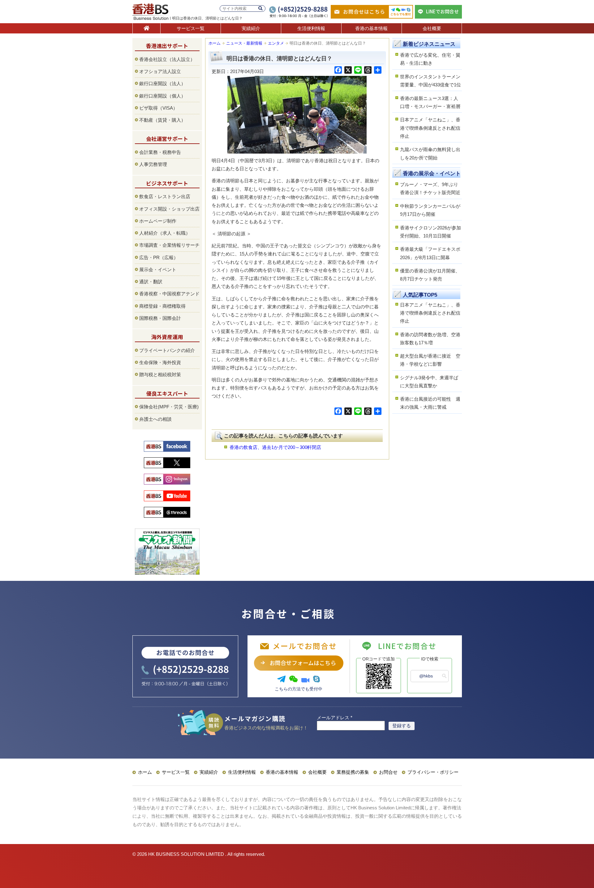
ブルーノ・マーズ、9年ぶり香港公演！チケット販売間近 (430, 188)
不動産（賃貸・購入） (162, 120)
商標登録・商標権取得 (162, 306)
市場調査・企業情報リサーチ (169, 245)
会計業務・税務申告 (160, 152)
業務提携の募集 (353, 772)
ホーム (215, 43)
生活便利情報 (311, 28)
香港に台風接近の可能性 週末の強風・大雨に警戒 (430, 403)
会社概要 (432, 28)
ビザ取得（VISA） (158, 108)
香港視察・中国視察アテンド (169, 293)
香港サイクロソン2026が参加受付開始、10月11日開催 (430, 231)
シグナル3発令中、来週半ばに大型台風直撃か (429, 381)
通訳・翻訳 (150, 281)
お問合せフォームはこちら (302, 663)
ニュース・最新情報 (244, 43)
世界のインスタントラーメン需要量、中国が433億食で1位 (430, 80)
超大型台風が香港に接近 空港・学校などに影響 (430, 360)
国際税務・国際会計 (160, 318)
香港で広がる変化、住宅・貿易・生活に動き (430, 59)
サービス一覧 (190, 28)
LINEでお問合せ (442, 11)
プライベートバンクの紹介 (167, 350)
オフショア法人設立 (160, 71)
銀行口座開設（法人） (162, 83)
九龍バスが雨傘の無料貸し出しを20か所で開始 (430, 153)
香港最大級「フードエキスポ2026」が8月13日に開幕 (430, 253)
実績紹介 (251, 28)
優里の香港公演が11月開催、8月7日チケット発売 (430, 274)
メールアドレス (334, 717)
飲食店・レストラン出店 (164, 196)
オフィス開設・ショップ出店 (169, 208)
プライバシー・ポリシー (432, 772)
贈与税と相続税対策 (160, 374)
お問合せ (388, 772)
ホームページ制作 (157, 221)
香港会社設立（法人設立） (167, 59)
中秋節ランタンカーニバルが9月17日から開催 (430, 210)
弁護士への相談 (155, 419)
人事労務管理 (153, 164)
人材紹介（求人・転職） (164, 233)
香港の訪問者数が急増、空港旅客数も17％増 (430, 338)
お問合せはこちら (364, 11)
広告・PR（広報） (158, 257)
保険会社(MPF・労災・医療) (169, 406)
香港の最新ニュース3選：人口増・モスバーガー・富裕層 (430, 102)
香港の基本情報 (371, 28)
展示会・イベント (157, 269)
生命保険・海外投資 (160, 362)
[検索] (260, 8)
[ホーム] (146, 28)
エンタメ (276, 43)
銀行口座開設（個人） (162, 95)
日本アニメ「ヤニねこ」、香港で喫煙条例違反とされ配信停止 (430, 128)
